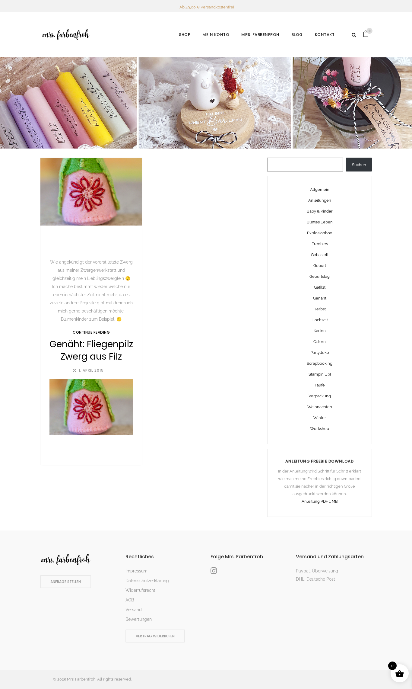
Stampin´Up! (320, 374)
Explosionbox (319, 233)
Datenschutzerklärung (147, 580)
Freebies (320, 244)
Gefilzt (319, 287)
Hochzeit (320, 320)
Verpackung (320, 396)
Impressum (136, 571)
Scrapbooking (319, 363)
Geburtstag (319, 276)
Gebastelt (319, 254)
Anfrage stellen (65, 581)
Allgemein (319, 189)
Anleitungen (319, 200)
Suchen (359, 164)
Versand (133, 609)
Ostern (319, 341)
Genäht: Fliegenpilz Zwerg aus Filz (91, 350)
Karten (320, 330)
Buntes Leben (320, 222)
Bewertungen (138, 619)
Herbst (319, 309)
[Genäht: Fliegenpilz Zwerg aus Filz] (91, 192)
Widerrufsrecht (140, 590)
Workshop (319, 428)
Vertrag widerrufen (155, 636)
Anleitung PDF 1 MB (320, 501)
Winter (319, 417)
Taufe (320, 385)
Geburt (319, 265)
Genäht (319, 298)
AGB (129, 600)
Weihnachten (319, 407)
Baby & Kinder (320, 211)
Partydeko (319, 352)
